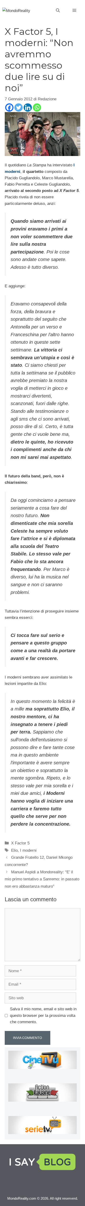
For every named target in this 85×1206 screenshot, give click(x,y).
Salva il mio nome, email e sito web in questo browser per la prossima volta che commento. (43, 1015)
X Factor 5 (20, 843)
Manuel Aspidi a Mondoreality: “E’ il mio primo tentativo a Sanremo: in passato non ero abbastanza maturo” (42, 879)
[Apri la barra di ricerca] (58, 10)
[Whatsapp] (37, 107)
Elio (14, 850)
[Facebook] (9, 107)
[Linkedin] (28, 107)
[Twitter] (18, 107)
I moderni (28, 850)
